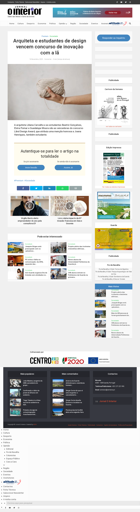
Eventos (94, 23)
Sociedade (83, 23)
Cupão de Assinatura (110, 425)
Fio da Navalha (12, 452)
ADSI (35, 424)
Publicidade (91, 425)
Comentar (48, 59)
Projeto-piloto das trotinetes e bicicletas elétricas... (119, 294)
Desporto (31, 23)
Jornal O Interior (108, 401)
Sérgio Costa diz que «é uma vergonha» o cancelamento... (74, 393)
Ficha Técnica (19, 2)
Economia (42, 23)
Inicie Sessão (31, 167)
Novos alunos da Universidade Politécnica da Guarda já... (79, 262)
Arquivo (43, 2)
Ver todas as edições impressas (113, 187)
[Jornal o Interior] (25, 10)
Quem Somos (72, 425)
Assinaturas (106, 23)
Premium (45, 36)
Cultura (21, 23)
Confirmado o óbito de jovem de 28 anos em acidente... (31, 393)
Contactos (11, 2)
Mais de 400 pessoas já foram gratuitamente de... (120, 314)
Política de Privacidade (125, 425)
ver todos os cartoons (113, 126)
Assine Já (68, 167)
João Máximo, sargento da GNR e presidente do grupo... (32, 383)
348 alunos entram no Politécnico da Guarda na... (121, 324)
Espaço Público (13, 458)
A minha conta (50, 2)
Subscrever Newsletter (32, 2)
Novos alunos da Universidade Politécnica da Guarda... (120, 335)
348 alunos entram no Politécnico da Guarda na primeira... (78, 275)
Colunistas (11, 455)
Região (73, 23)
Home (11, 23)
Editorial (9, 449)
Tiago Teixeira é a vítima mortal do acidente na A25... (31, 402)
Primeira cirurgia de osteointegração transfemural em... (30, 412)
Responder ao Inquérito (113, 38)
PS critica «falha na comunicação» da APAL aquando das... (34, 262)
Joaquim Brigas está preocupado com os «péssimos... (33, 248)
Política (52, 23)
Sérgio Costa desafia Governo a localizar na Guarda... (74, 402)
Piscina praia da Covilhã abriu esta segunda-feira (75, 411)
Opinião (62, 23)
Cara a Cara (11, 462)
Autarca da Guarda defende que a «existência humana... (75, 383)
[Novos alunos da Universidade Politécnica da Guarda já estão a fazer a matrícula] (103, 333)
